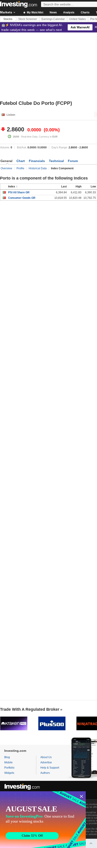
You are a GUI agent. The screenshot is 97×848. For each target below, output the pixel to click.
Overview (6, 168)
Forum (73, 161)
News (53, 12)
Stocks (7, 19)
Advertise (46, 762)
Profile (20, 168)
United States (77, 19)
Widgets (9, 772)
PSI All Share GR (19, 192)
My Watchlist (34, 12)
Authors (45, 772)
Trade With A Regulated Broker (29, 709)
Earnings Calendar (53, 19)
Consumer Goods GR (21, 197)
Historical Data (38, 168)
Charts (85, 12)
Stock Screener (27, 19)
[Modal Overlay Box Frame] (43, 819)
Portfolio (9, 767)
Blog (7, 757)
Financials (37, 161)
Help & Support (49, 767)
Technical (56, 161)
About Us (46, 757)
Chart (20, 161)
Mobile (8, 762)
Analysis (68, 12)
